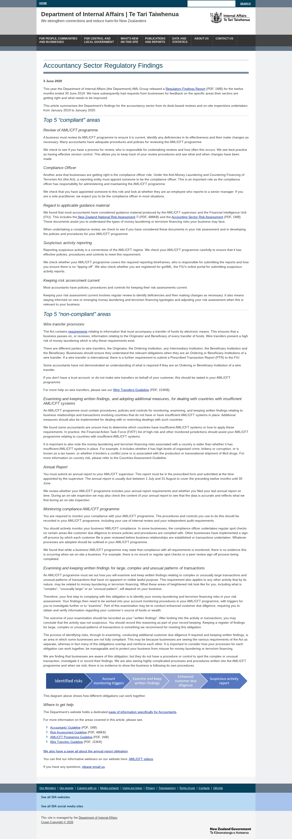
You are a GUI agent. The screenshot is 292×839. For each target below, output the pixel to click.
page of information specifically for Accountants (142, 712)
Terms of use (187, 788)
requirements (77, 331)
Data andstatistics (180, 40)
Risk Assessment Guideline (68, 732)
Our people (66, 788)
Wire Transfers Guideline (131, 390)
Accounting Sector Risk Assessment (197, 217)
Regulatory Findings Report (185, 89)
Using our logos (132, 788)
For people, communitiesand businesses (58, 40)
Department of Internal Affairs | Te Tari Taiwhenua (110, 14)
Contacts (204, 788)
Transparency (167, 788)
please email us (93, 767)
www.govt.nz (230, 831)
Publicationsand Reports (155, 40)
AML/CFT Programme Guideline (71, 737)
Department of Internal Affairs (98, 817)
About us (201, 38)
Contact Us (224, 38)
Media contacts (109, 788)
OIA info (218, 788)
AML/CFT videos (141, 759)
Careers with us (86, 788)
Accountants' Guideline (65, 727)
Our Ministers (47, 788)
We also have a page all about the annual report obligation (85, 751)
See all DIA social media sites (62, 806)
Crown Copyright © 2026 (57, 822)
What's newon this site (129, 40)
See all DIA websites (55, 797)
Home (43, 3)
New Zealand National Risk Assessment (106, 217)
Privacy (150, 788)
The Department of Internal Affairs (219, 17)
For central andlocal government (99, 40)
